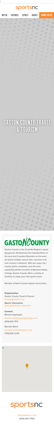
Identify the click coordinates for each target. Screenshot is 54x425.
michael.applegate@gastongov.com (21, 318)
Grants (34, 15)
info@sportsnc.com (27, 415)
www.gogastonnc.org (14, 299)
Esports (25, 15)
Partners (14, 15)
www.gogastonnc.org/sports (18, 305)
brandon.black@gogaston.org (18, 330)
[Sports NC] (27, 7)
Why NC (4, 15)
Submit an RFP (46, 15)
